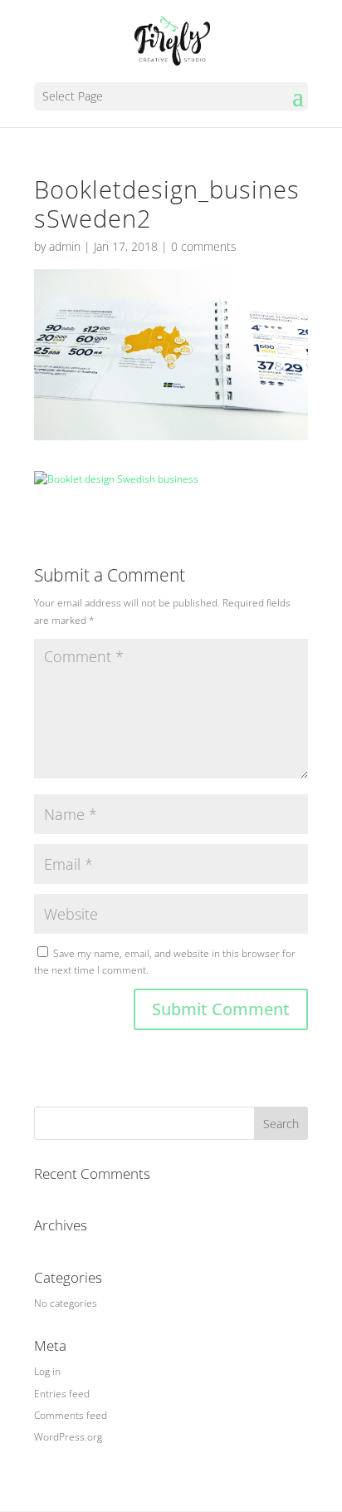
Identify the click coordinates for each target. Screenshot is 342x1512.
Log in (47, 1371)
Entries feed (62, 1394)
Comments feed (70, 1415)
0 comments (204, 246)
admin (65, 246)
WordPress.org (68, 1437)
